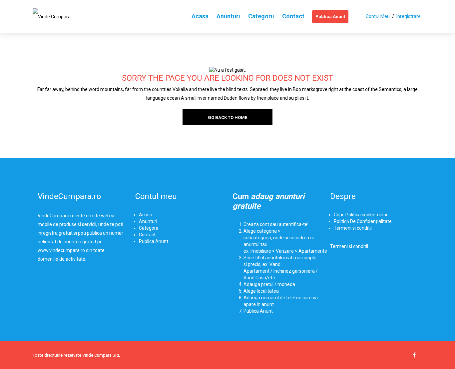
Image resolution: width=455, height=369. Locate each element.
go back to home (227, 117)
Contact (147, 234)
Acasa (145, 214)
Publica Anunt (153, 241)
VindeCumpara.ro (69, 196)
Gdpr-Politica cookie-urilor (361, 214)
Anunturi (148, 221)
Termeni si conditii (353, 228)
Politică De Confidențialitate (363, 221)
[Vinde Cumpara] (52, 16)
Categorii (148, 228)
